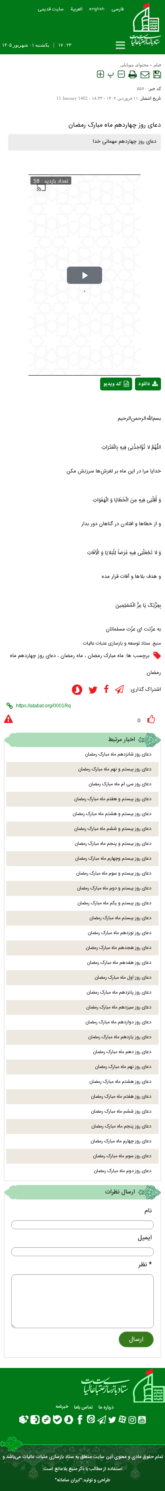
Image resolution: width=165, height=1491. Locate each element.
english (97, 9)
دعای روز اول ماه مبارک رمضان (123, 977)
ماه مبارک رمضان (106, 655)
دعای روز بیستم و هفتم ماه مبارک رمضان (112, 799)
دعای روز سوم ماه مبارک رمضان (122, 1156)
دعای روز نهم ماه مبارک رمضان (123, 1067)
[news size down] (121, 74)
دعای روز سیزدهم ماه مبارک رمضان (118, 1007)
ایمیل (145, 1237)
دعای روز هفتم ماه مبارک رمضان (121, 1097)
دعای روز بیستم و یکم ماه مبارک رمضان (114, 903)
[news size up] (100, 74)
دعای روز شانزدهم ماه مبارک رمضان (118, 754)
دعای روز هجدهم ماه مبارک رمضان (118, 948)
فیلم (157, 64)
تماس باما (83, 1407)
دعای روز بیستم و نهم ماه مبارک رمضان (114, 769)
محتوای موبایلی (134, 64)
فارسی (117, 9)
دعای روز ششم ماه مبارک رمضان (121, 1111)
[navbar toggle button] (120, 45)
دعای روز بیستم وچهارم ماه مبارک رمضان (113, 858)
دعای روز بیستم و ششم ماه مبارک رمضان (112, 829)
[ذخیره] (157, 74)
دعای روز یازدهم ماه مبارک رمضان (119, 1037)
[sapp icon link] (77, 691)
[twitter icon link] (93, 690)
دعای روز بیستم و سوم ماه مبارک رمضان (113, 873)
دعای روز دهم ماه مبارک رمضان (122, 1052)
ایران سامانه (68, 1480)
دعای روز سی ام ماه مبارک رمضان (120, 784)
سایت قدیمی (51, 9)
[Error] (8, 719)
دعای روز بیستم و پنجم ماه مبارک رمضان (112, 844)
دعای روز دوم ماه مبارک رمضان (122, 1171)
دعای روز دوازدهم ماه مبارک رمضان (118, 1022)
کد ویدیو (112, 384)
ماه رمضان (71, 655)
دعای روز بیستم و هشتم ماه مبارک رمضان (111, 814)
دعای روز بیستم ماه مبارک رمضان (120, 918)
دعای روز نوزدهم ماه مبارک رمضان (119, 933)
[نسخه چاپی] (133, 74)
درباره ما (106, 1407)
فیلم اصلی (133, 404)
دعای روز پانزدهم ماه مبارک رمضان (119, 992)
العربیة (76, 9)
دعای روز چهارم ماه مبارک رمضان (121, 1141)
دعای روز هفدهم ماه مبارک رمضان (119, 963)
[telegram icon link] (119, 689)
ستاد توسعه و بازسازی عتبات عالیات (116, 643)
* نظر (145, 1264)
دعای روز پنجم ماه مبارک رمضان (121, 1126)
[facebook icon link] (106, 689)
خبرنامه (62, 1407)
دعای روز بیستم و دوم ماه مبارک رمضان (114, 888)
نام (148, 1211)
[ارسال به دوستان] (145, 74)
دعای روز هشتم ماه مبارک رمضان (120, 1082)
